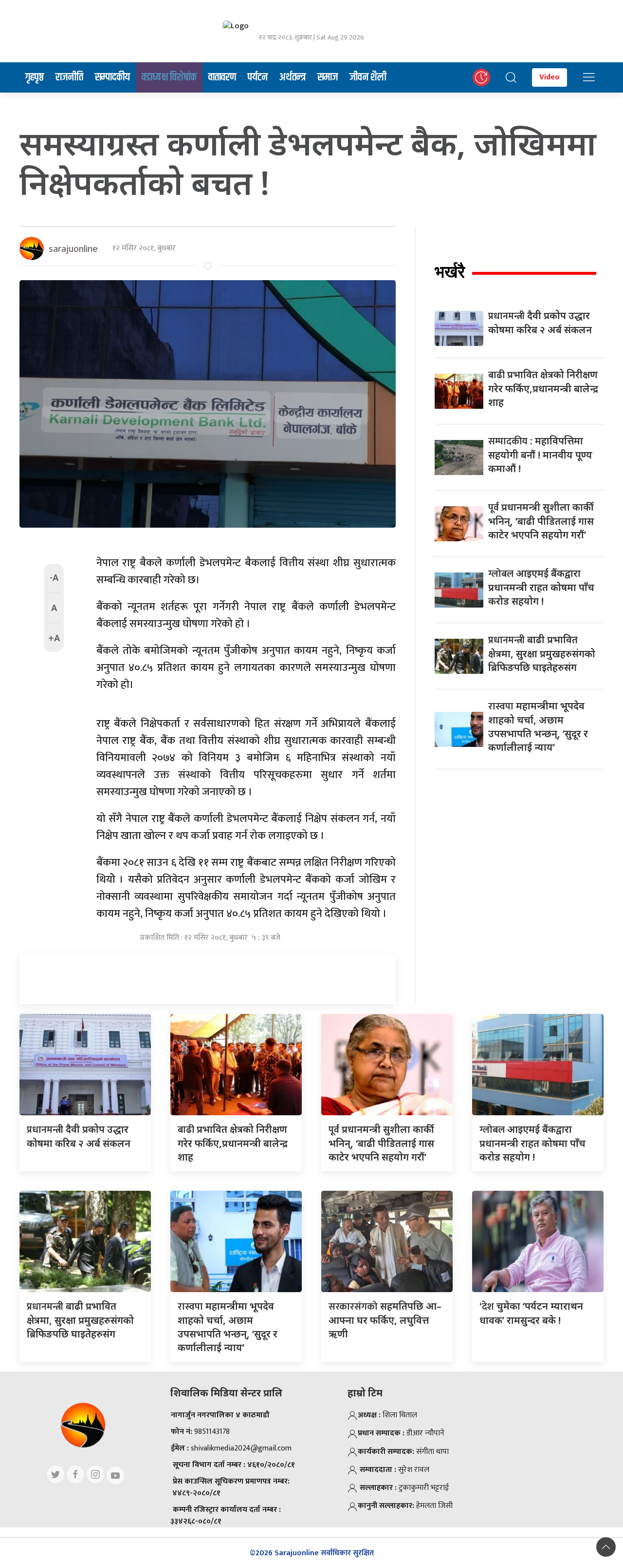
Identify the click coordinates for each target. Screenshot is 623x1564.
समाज (327, 77)
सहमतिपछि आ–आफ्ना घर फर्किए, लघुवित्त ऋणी (385, 1319)
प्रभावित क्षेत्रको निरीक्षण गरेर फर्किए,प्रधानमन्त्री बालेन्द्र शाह (543, 388)
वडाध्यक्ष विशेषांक (169, 77)
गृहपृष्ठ (34, 77)
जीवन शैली (367, 77)
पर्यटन (258, 77)
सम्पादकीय (112, 77)
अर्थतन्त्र (292, 77)
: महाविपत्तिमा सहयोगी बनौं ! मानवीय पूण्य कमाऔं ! (540, 454)
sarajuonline (73, 248)
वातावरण (222, 77)
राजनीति (69, 77)
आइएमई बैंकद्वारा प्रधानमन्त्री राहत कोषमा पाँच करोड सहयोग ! (541, 587)
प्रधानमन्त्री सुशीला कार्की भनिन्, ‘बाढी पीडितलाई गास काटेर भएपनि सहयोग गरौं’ (541, 520)
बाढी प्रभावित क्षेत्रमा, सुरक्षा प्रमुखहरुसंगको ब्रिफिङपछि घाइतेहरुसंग (541, 653)
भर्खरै (450, 271)
